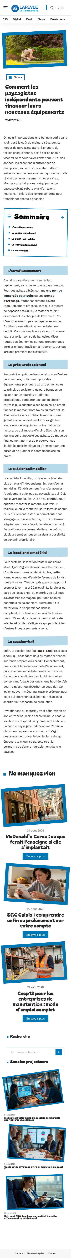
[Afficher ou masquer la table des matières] (57, 217)
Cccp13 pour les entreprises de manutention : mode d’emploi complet (35, 1001)
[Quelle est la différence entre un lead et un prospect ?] (36, 1143)
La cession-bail (19, 250)
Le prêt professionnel (24, 233)
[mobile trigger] (6, 7)
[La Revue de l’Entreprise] (24, 7)
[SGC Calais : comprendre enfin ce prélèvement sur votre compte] (36, 884)
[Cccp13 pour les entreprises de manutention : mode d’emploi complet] (34, 962)
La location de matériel (24, 245)
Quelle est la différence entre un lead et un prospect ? (33, 1168)
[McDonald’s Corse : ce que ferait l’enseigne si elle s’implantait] (34, 805)
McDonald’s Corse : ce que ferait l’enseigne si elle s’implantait (35, 841)
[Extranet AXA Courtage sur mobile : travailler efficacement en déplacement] (35, 1192)
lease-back (45, 650)
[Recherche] (52, 7)
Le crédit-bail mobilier (24, 239)
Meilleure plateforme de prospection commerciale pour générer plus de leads (32, 1119)
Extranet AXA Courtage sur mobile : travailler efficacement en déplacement (31, 1217)
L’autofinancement (22, 227)
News (18, 77)
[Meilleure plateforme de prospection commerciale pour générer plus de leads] (33, 1090)
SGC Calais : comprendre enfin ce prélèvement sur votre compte (35, 920)
